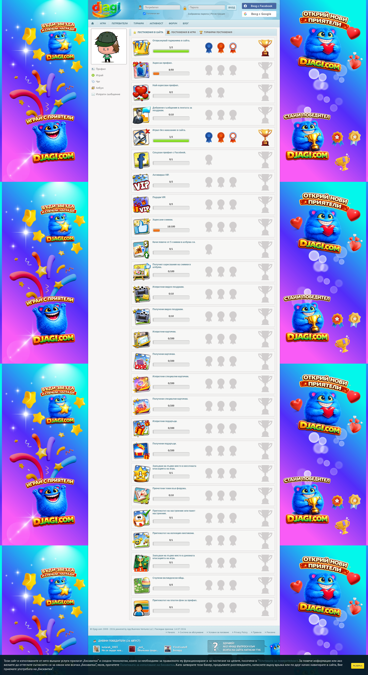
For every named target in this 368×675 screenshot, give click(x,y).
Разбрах (357, 665)
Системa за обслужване (191, 632)
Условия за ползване (219, 632)
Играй (99, 75)
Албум (100, 88)
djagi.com (106, 9)
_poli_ (140, 647)
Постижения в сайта (150, 32)
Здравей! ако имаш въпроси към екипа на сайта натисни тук (242, 647)
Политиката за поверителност (278, 661)
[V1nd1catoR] (167, 649)
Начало (171, 632)
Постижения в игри (183, 32)
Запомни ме (153, 13)
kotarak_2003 (110, 647)
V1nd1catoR (180, 647)
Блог (186, 23)
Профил (101, 69)
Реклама (271, 632)
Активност (156, 23)
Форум (173, 23)
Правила (257, 632)
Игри (103, 23)
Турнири (139, 23)
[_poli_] (132, 649)
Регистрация (218, 14)
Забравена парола (198, 14)
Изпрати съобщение (108, 94)
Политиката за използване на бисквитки (147, 665)
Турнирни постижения (218, 32)
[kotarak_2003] (96, 649)
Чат (98, 81)
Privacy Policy (241, 632)
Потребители (120, 23)
